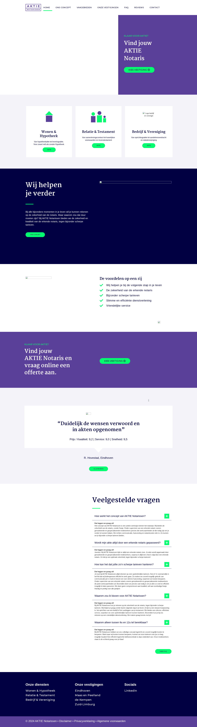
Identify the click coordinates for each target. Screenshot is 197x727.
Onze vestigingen (107, 7)
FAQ (126, 7)
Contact (155, 7)
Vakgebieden (84, 7)
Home (46, 7)
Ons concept (63, 7)
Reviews (139, 7)
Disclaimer (65, 721)
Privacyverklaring (84, 721)
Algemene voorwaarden (111, 721)
